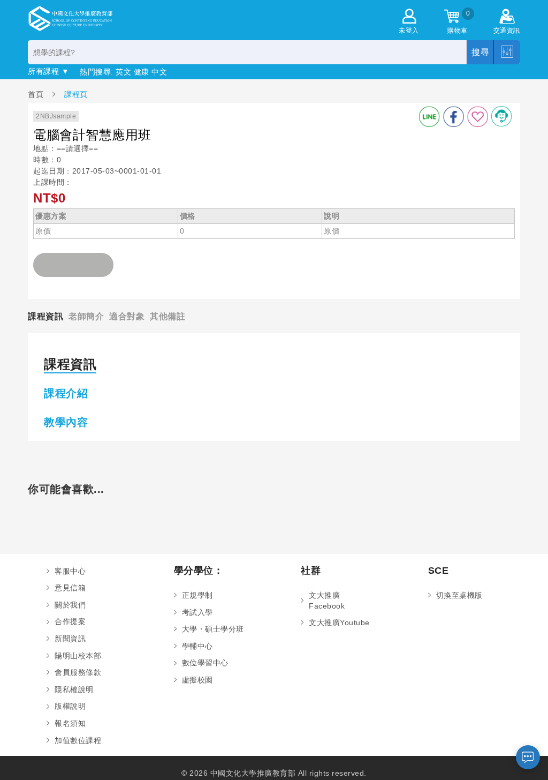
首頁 (37, 94)
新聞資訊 (70, 638)
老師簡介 (86, 316)
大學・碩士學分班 (213, 629)
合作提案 (70, 621)
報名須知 (70, 723)
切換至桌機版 (459, 595)
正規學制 (197, 595)
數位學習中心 (205, 662)
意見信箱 (70, 587)
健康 (141, 72)
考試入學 (197, 612)
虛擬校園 (197, 680)
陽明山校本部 (78, 655)
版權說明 (70, 706)
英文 (123, 72)
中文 (159, 72)
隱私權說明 (74, 689)
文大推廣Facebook (327, 600)
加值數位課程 (78, 740)
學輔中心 (197, 646)
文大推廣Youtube (339, 622)
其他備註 (167, 316)
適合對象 (126, 316)
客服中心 (70, 571)
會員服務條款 (78, 672)
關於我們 (70, 605)
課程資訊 (45, 316)
